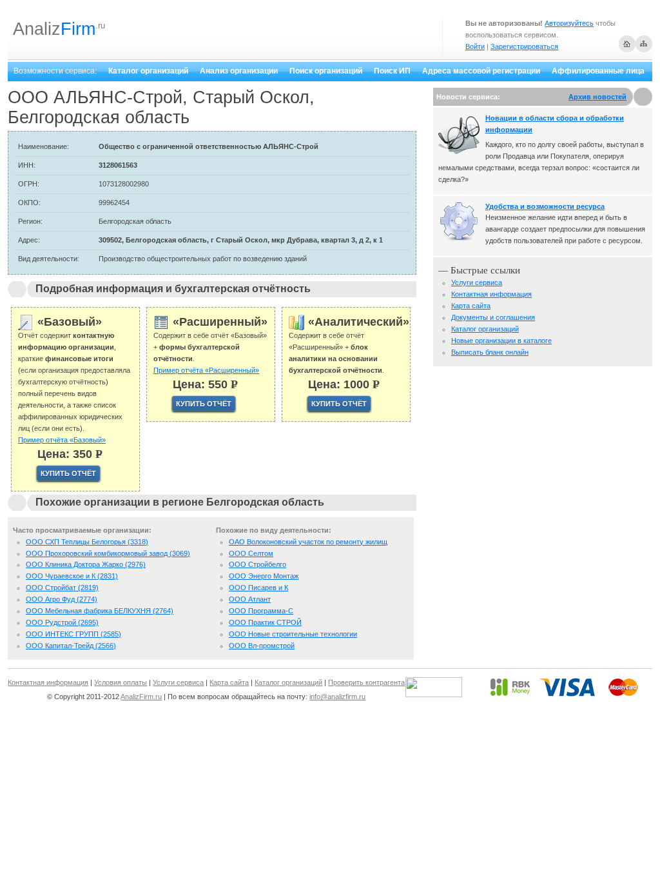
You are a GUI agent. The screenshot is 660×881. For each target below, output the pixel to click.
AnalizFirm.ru (141, 696)
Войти (475, 46)
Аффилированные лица (598, 70)
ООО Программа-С (261, 611)
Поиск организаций (325, 70)
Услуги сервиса (476, 282)
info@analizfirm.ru (337, 696)
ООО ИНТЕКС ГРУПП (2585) (73, 634)
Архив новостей (597, 97)
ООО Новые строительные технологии (293, 634)
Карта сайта (470, 306)
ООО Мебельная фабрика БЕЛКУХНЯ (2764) (99, 611)
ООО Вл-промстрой (262, 645)
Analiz (54, 29)
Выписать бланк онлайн (490, 352)
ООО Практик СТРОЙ (265, 622)
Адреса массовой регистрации (481, 70)
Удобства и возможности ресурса (545, 206)
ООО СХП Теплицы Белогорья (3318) (87, 542)
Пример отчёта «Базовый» (62, 440)
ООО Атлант (250, 599)
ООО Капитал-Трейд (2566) (71, 645)
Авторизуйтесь (569, 23)
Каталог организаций (148, 70)
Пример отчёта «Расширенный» (206, 370)
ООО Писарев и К (258, 587)
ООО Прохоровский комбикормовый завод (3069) (108, 553)
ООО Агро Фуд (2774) (61, 599)
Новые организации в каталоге (501, 340)
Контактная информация (491, 294)
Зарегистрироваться (524, 46)
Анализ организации (239, 70)
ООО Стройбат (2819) (62, 587)
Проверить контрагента (366, 682)
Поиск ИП (392, 70)
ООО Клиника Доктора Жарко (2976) (86, 564)
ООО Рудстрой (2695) (62, 622)
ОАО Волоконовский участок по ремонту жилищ (308, 542)
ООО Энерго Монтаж (263, 576)
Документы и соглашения (493, 317)
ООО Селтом (251, 553)
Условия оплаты (120, 682)
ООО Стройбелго (257, 564)
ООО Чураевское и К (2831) (72, 576)
